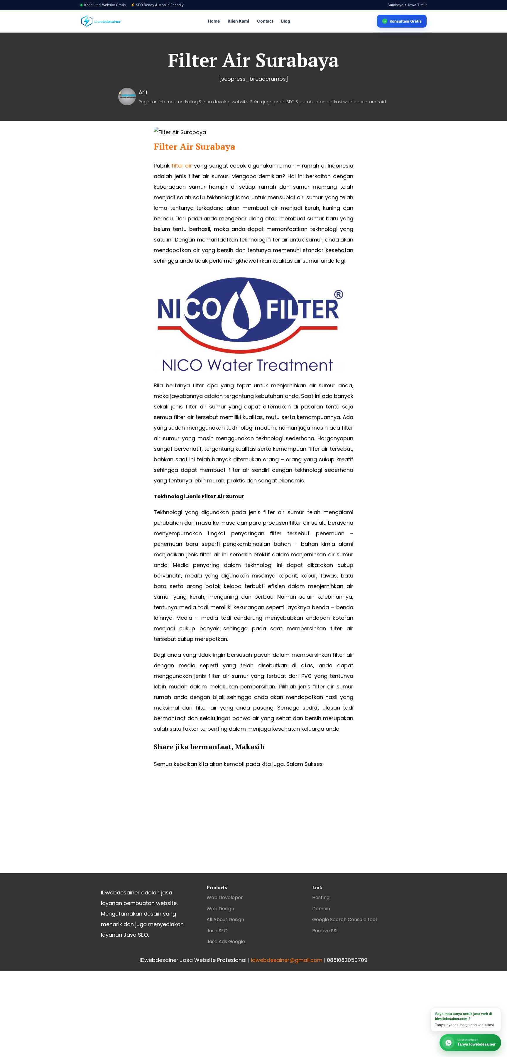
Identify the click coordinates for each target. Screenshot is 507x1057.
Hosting (320, 897)
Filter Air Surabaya (194, 146)
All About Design (225, 919)
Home (214, 20)
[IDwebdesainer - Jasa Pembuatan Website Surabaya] (100, 21)
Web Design (220, 908)
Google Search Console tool (344, 919)
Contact (265, 20)
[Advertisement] (253, 826)
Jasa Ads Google (226, 941)
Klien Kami (238, 20)
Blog (285, 20)
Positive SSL (325, 930)
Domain (321, 908)
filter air (182, 165)
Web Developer (225, 897)
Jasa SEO (217, 930)
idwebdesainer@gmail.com (286, 960)
